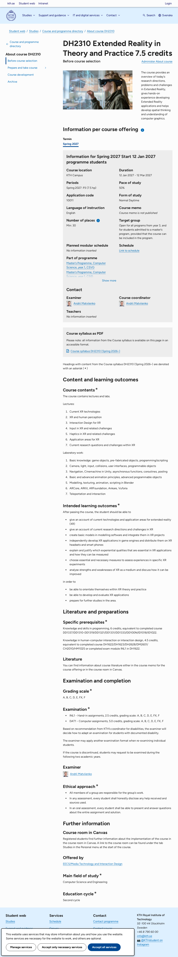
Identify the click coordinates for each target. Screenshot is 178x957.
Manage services (21, 947)
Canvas (53, 928)
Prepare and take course (22, 67)
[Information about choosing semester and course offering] (142, 130)
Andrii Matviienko (84, 303)
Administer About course (156, 61)
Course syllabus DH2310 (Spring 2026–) (95, 351)
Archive (12, 81)
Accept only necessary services (62, 947)
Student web (27, 3)
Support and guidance (19, 928)
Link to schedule (129, 250)
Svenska (167, 15)
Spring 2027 (71, 144)
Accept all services (104, 947)
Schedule (55, 921)
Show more (109, 280)
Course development (21, 74)
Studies (33, 31)
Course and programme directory (62, 31)
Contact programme (105, 921)
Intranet (43, 3)
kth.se (11, 3)
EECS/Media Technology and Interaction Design (92, 864)
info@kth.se (144, 936)
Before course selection (22, 60)
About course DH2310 (100, 31)
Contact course (102, 928)
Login (168, 3)
